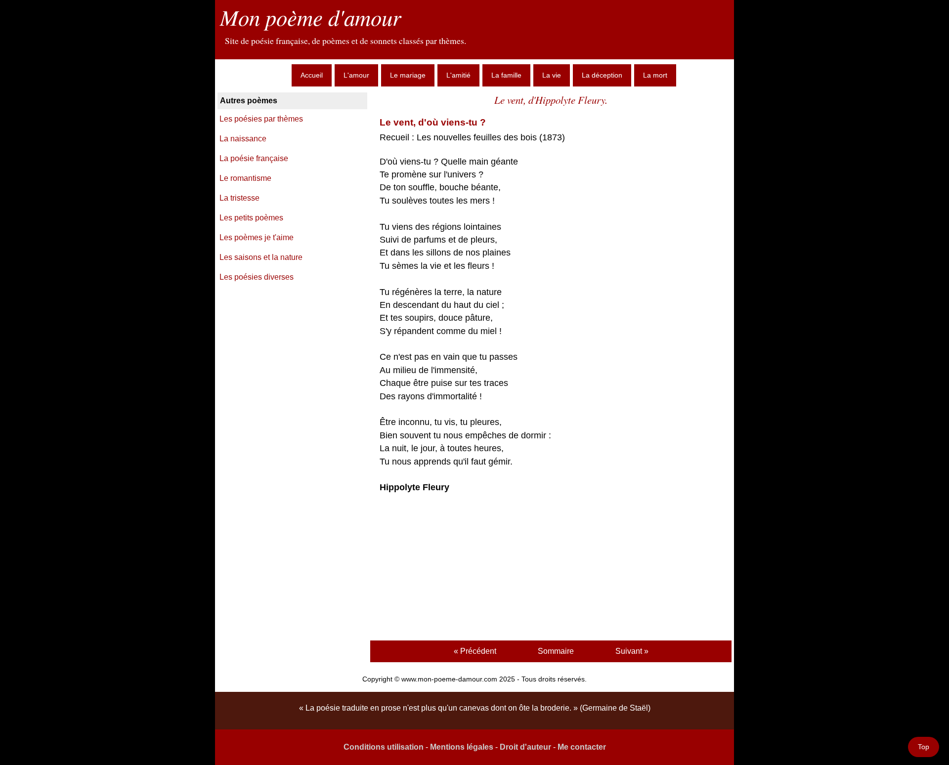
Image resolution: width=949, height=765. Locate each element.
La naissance (242, 138)
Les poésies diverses (256, 277)
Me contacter (582, 747)
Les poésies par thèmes (261, 119)
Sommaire (556, 651)
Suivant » (631, 651)
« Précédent (475, 651)
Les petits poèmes (251, 217)
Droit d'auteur (525, 747)
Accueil (312, 75)
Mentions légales (461, 747)
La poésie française (253, 158)
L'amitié (458, 75)
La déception (602, 75)
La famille (506, 75)
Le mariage (408, 75)
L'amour (356, 75)
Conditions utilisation (384, 747)
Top (923, 747)
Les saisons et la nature (260, 257)
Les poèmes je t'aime (256, 237)
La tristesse (239, 198)
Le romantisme (245, 178)
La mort (655, 75)
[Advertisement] (551, 568)
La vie (551, 75)
